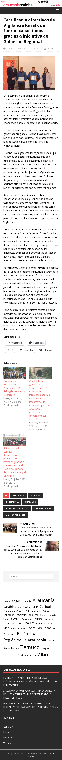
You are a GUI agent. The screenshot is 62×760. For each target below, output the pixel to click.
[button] (57, 9)
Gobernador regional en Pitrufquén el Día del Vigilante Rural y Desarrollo (14, 388)
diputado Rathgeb (42, 611)
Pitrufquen (9, 634)
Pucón (22, 633)
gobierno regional (17, 508)
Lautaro (38, 619)
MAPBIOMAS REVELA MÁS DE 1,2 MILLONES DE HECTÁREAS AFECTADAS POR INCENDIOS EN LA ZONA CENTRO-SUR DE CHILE (30, 707)
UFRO (16, 655)
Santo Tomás (11, 648)
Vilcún (33, 655)
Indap (6, 619)
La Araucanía (25, 619)
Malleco (30, 623)
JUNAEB (14, 619)
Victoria (25, 655)
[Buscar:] (31, 577)
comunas (30, 502)
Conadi (7, 611)
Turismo (7, 655)
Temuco (30, 647)
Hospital (52, 615)
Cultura (29, 611)
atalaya (35, 495)
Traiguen (45, 648)
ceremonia (12, 502)
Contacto (8, 726)
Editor (50, 48)
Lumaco (19, 623)
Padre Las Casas (38, 628)
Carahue (27, 606)
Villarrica (45, 654)
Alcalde (6, 601)
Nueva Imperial (18, 628)
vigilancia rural (15, 515)
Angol (16, 601)
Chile (35, 606)
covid (21, 611)
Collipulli (46, 606)
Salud (51, 640)
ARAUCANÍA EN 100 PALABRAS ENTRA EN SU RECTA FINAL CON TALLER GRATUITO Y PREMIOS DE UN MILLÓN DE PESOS (29, 694)
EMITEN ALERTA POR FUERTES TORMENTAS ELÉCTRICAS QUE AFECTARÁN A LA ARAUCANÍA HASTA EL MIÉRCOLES (30, 681)
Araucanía (44, 600)
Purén (32, 634)
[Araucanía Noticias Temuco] (31, 4)
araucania (18, 495)
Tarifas (7, 743)
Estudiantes (21, 614)
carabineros (12, 606)
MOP (6, 628)
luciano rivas (43, 508)
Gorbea (43, 615)
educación (8, 614)
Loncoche (48, 619)
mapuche (41, 623)
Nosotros (8, 737)
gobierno (33, 614)
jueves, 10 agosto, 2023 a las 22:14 (24, 48)
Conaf (15, 611)
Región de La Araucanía (24, 640)
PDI (54, 628)
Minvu (51, 623)
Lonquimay (8, 623)
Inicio (6, 732)
